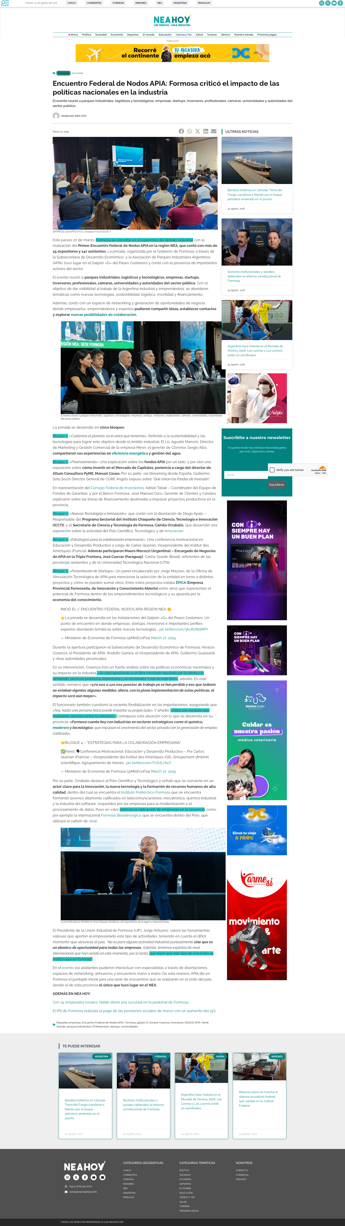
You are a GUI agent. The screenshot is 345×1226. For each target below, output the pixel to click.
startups (115, 1026)
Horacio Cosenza (159, 1022)
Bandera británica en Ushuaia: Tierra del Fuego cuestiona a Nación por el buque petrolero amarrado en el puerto (255, 194)
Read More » (72, 1123)
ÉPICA (181, 582)
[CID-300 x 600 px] (257, 619)
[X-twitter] (328, 3)
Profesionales (100, 1026)
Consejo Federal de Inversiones (117, 488)
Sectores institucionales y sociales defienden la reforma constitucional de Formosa (254, 276)
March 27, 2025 (163, 638)
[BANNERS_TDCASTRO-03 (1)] (257, 854)
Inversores (177, 1022)
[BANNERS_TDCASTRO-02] (172, 61)
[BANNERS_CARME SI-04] (257, 979)
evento (68, 968)
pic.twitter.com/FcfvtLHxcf (148, 763)
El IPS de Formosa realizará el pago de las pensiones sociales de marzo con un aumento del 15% (134, 1011)
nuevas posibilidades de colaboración (103, 314)
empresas (75, 1022)
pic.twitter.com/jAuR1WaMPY (183, 629)
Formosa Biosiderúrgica (120, 815)
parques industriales (79, 1026)
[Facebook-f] (340, 3)
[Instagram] (321, 3)
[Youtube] (334, 3)
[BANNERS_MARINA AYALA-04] (257, 799)
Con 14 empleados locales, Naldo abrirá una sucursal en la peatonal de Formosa (120, 1002)
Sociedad (77, 73)
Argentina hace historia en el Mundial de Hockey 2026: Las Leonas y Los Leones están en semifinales (255, 350)
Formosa (63, 73)
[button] (181, 131)
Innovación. (174, 531)
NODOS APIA (192, 1022)
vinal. (92, 821)
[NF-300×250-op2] (257, 422)
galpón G (142, 1022)
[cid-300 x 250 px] (257, 674)
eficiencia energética (130, 453)
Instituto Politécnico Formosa (145, 792)
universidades (129, 1026)
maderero (61, 728)
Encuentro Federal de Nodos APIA (103, 1022)
